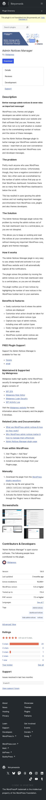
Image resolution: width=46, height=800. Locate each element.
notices (40, 617)
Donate (28, 732)
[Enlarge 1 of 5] (19, 512)
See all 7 (40, 602)
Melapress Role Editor (15, 395)
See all (41, 665)
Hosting (5, 711)
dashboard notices (36, 613)
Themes (27, 707)
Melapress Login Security (17, 398)
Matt (5, 748)
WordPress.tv (9, 736)
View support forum (10, 688)
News (4, 707)
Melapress (9, 54)
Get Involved (30, 723)
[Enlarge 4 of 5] (40, 512)
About (5, 703)
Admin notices (38, 608)
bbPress (7, 752)
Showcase (28, 703)
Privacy (5, 716)
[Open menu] (42, 3)
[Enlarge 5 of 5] (40, 531)
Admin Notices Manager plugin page (21, 441)
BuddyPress (8, 756)
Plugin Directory (8, 11)
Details (8, 70)
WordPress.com (10, 744)
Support (8, 89)
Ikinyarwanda (14, 767)
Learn (4, 723)
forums (9, 360)
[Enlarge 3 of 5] (19, 529)
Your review (7, 665)
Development (10, 82)
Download (8, 61)
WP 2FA (9, 391)
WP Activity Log (13, 402)
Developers (7, 732)
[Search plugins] (27, 27)
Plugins (27, 711)
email (8, 363)
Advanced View (9, 624)
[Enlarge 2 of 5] (19, 522)
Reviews (8, 76)
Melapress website (18, 407)
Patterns (28, 716)
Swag (27, 736)
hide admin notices (29, 617)
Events (27, 728)
